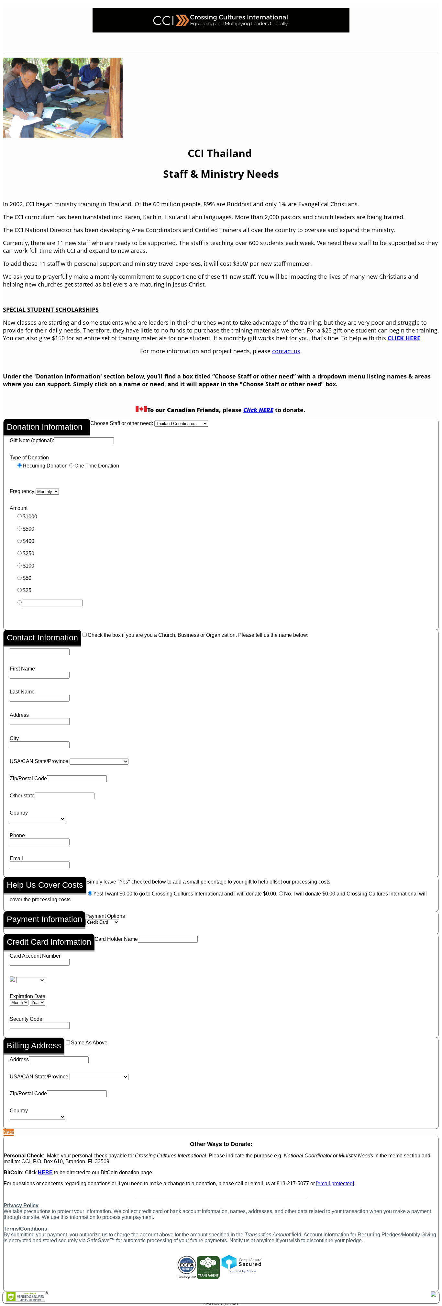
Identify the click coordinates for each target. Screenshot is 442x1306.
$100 (28, 566)
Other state (22, 795)
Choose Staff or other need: (121, 423)
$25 (27, 590)
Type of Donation (29, 457)
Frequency (22, 491)
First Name (22, 668)
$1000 (30, 516)
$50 (27, 578)
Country (19, 813)
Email (16, 858)
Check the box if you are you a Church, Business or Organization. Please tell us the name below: (198, 635)
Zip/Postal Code (28, 778)
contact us (286, 351)
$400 (28, 541)
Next (8, 1132)
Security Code (26, 1019)
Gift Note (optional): (32, 440)
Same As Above (89, 1042)
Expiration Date (27, 996)
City (14, 738)
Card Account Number (35, 956)
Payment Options (105, 916)
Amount (19, 508)
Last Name (22, 691)
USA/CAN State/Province (39, 761)
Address (19, 715)
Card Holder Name (116, 939)
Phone (17, 835)
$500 (28, 529)
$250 (28, 553)
